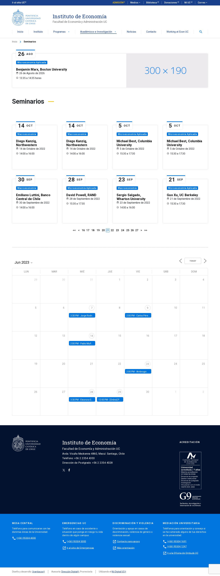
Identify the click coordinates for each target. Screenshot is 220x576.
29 (119, 392)
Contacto (151, 32)
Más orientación (126, 547)
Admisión (118, 2)
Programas (61, 32)
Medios (135, 2)
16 (83, 230)
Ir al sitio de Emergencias (80, 547)
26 (132, 230)
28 (91, 392)
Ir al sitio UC (18, 2)
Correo (203, 2)
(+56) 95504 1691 (177, 541)
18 (92, 230)
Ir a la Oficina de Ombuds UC (182, 553)
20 (103, 230)
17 (87, 230)
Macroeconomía (26, 134)
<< (74, 230)
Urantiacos (37, 571)
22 (112, 230)
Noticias (131, 32)
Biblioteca (151, 2)
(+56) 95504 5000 (76, 541)
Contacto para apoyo (128, 541)
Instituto (38, 32)
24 (122, 230)
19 (98, 230)
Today (193, 261)
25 (127, 230)
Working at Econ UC (177, 32)
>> (145, 230)
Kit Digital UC (118, 571)
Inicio (20, 32)
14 (91, 335)
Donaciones (170, 2)
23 (117, 230)
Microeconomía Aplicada (31, 62)
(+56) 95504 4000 (26, 538)
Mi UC (187, 2)
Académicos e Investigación (98, 32)
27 (136, 230)
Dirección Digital (69, 571)
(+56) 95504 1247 (177, 546)
